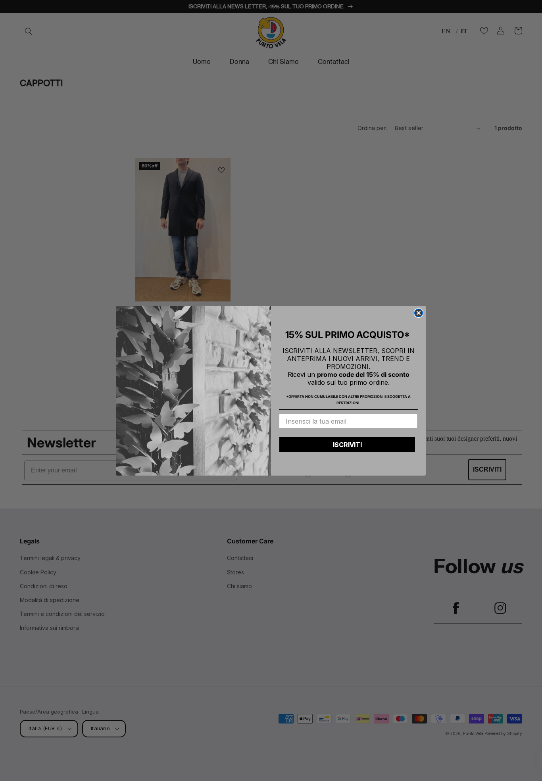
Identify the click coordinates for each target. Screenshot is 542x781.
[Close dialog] (419, 313)
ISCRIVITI (347, 445)
